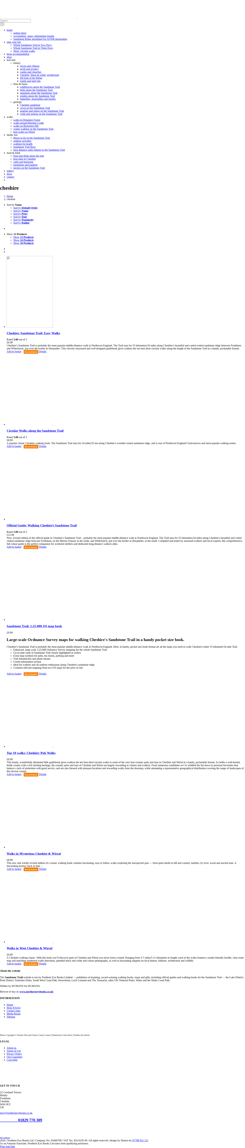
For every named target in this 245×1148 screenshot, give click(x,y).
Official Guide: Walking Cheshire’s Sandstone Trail (42, 525)
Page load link (7, 1146)
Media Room (13, 1013)
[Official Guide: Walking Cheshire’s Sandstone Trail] (126, 484)
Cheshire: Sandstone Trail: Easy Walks (33, 333)
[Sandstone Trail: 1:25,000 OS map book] (126, 585)
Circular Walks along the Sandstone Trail (35, 430)
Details (42, 351)
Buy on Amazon (31, 352)
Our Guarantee (14, 1056)
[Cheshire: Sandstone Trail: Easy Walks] (126, 292)
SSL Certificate (5, 1138)
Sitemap (11, 1016)
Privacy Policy (14, 1053)
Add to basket (14, 351)
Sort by (25, 207)
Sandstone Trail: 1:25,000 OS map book (34, 626)
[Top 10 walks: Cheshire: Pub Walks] (126, 712)
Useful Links (13, 1010)
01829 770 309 (30, 1120)
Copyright (12, 1059)
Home (10, 1004)
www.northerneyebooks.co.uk (36, 991)
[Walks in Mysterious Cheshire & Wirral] (126, 812)
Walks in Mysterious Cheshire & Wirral (34, 853)
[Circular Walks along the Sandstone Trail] (126, 390)
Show (23, 237)
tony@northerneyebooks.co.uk (16, 1113)
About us (11, 1047)
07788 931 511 (140, 1140)
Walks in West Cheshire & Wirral (29, 948)
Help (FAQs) (13, 1007)
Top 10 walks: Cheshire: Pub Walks (31, 753)
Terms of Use (14, 1050)
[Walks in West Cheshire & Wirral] (126, 907)
